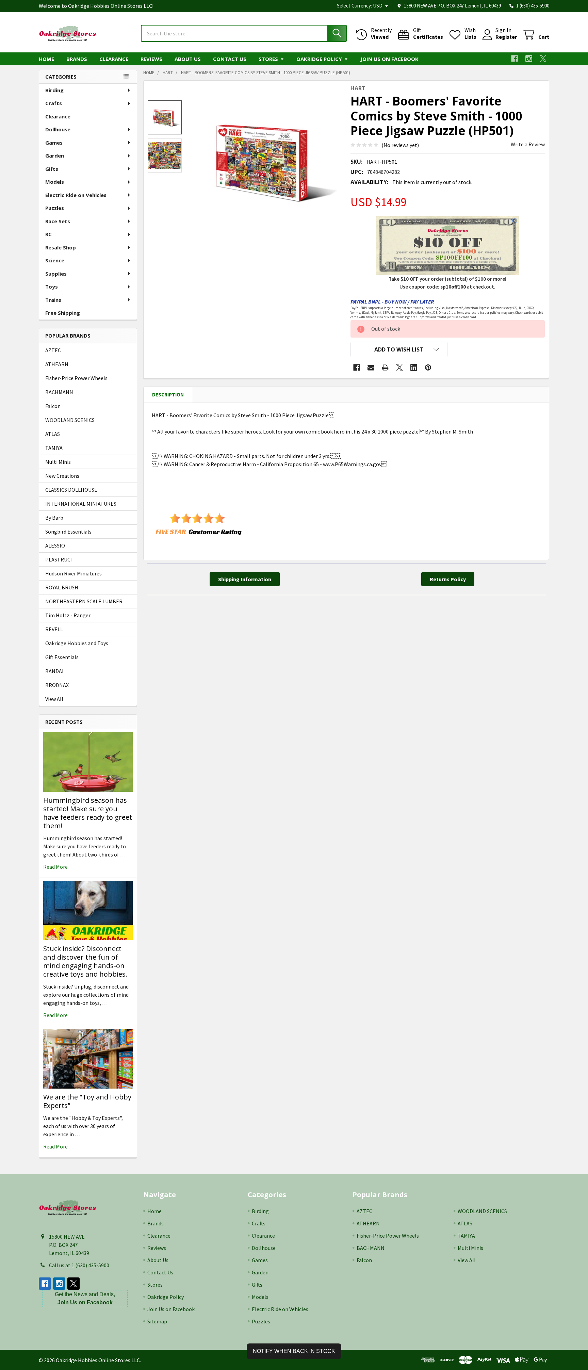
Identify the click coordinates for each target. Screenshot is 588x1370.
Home (46, 58)
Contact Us (229, 58)
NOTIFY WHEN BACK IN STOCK (294, 1351)
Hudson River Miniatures (73, 573)
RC (48, 234)
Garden (54, 155)
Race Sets (57, 221)
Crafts (53, 103)
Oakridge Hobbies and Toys (76, 643)
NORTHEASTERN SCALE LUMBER (83, 601)
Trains (53, 299)
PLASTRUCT (59, 559)
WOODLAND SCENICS (70, 420)
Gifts (51, 168)
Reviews (151, 58)
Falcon (53, 406)
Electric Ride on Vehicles (76, 195)
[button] (399, 349)
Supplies (56, 273)
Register (506, 36)
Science (54, 260)
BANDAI (54, 671)
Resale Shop (60, 247)
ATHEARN (56, 364)
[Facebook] (514, 58)
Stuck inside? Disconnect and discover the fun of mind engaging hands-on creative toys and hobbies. (85, 961)
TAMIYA (54, 447)
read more (55, 866)
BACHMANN (59, 392)
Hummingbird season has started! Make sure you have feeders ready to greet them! (87, 813)
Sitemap (157, 1321)
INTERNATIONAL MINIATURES (80, 503)
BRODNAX (57, 685)
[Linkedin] (414, 367)
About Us (188, 58)
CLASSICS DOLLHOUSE (71, 489)
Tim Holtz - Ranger (68, 615)
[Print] (385, 367)
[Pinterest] (428, 367)
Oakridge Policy (319, 58)
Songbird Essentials (68, 531)
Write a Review (528, 144)
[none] (267, 159)
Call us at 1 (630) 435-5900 (79, 1265)
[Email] (371, 367)
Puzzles (54, 208)
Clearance (113, 58)
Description (168, 394)
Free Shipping (62, 312)
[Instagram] (529, 58)
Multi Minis (58, 461)
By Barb (54, 517)
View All (54, 699)
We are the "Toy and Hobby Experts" (87, 1101)
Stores (268, 58)
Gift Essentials (62, 657)
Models (54, 181)
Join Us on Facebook (389, 58)
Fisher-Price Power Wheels (76, 378)
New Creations (62, 475)
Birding (54, 90)
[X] (543, 58)
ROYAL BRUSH (61, 587)
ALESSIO (55, 545)
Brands (76, 58)
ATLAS (52, 433)
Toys (51, 286)
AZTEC (53, 350)
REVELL (54, 629)
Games (54, 142)
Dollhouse (57, 129)
